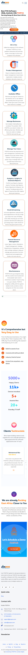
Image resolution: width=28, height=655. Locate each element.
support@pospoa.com (10, 619)
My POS (11, 644)
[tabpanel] (13, 461)
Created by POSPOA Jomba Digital (14, 651)
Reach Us (23, 644)
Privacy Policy (17, 647)
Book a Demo (14, 29)
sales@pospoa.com (9, 622)
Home (4, 644)
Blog (2, 596)
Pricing (9, 647)
